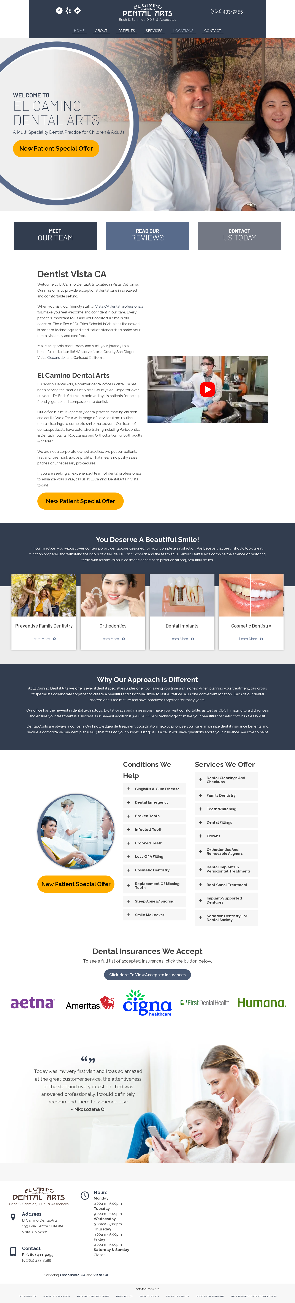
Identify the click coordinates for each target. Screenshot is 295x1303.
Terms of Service (177, 1296)
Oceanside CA (73, 1275)
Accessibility (27, 1296)
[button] (56, 148)
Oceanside (56, 357)
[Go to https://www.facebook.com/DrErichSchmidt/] (59, 11)
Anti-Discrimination (56, 1296)
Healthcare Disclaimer (93, 1296)
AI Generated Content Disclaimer (253, 1296)
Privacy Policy (149, 1296)
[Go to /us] (55, 236)
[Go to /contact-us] (239, 236)
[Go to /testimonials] (147, 236)
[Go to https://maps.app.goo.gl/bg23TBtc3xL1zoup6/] (77, 11)
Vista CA (100, 1275)
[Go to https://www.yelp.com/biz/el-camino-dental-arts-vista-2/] (68, 11)
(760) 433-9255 (227, 11)
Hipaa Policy (124, 1296)
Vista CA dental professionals (119, 306)
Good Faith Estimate (210, 1296)
